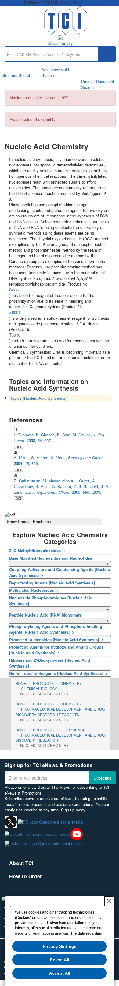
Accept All (59, 973)
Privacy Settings (60, 946)
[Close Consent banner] (109, 901)
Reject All (59, 959)
